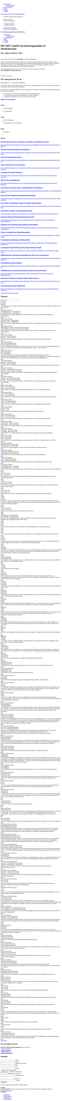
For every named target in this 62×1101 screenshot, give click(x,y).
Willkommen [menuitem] (7, 4)
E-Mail (17, 1068)
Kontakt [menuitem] (6, 11)
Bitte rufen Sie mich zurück (9, 1070)
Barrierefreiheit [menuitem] (11, 5)
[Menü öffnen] (11, 4)
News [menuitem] (5, 8)
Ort (16, 1066)
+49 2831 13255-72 (9, 23)
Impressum (6, 1094)
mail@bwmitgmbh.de (6, 1053)
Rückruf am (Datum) (16, 1071)
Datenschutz (7, 1097)
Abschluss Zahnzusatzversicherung (10, 293)
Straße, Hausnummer (21, 1063)
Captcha (18, 1080)
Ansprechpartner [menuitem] (8, 7)
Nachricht (16, 1078)
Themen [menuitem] (6, 10)
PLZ (17, 1065)
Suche (2, 300)
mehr (2, 308)
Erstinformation (8, 1096)
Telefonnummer (20, 1075)
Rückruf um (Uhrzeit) (15, 1073)
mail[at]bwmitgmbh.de (10, 27)
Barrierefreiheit (8, 1099)
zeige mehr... (4, 1040)
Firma (17, 1060)
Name (17, 1061)
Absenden (3, 1082)
